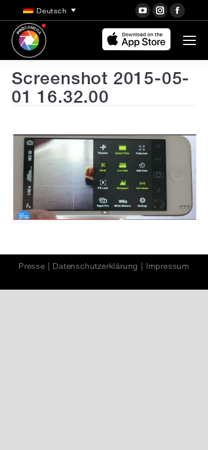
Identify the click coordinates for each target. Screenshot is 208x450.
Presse (31, 266)
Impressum (168, 266)
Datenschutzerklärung (95, 266)
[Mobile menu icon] (189, 40)
